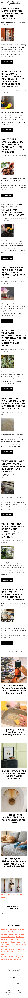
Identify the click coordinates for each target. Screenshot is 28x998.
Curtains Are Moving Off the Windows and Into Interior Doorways (13, 13)
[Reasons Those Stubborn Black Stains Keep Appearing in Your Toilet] (14, 799)
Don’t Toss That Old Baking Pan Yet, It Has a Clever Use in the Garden (13, 272)
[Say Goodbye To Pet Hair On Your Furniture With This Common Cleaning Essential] (14, 843)
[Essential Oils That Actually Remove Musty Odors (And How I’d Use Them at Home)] (14, 670)
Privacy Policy (14, 983)
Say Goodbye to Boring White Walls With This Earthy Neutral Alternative (14, 775)
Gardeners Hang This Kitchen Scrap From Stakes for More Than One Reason (13, 209)
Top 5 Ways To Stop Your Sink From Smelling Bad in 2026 (14, 732)
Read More (7, 62)
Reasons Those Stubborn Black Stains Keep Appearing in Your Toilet (14, 818)
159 (17, 651)
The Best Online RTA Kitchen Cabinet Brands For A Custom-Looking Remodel (13, 594)
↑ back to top (14, 970)
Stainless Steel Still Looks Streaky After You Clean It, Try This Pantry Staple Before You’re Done (13, 79)
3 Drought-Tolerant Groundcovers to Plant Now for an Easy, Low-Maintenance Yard (13, 338)
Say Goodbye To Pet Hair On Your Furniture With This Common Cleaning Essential (14, 862)
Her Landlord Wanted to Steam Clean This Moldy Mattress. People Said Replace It (13, 403)
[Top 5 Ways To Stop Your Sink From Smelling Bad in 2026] (14, 714)
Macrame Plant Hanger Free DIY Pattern (11, 896)
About (14, 981)
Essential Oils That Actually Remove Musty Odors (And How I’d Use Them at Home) (14, 689)
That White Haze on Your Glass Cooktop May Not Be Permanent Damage (13, 466)
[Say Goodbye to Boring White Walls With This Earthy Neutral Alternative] (14, 755)
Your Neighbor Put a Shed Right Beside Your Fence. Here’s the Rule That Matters (13, 530)
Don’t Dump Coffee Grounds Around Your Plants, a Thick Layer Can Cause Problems (12, 145)
